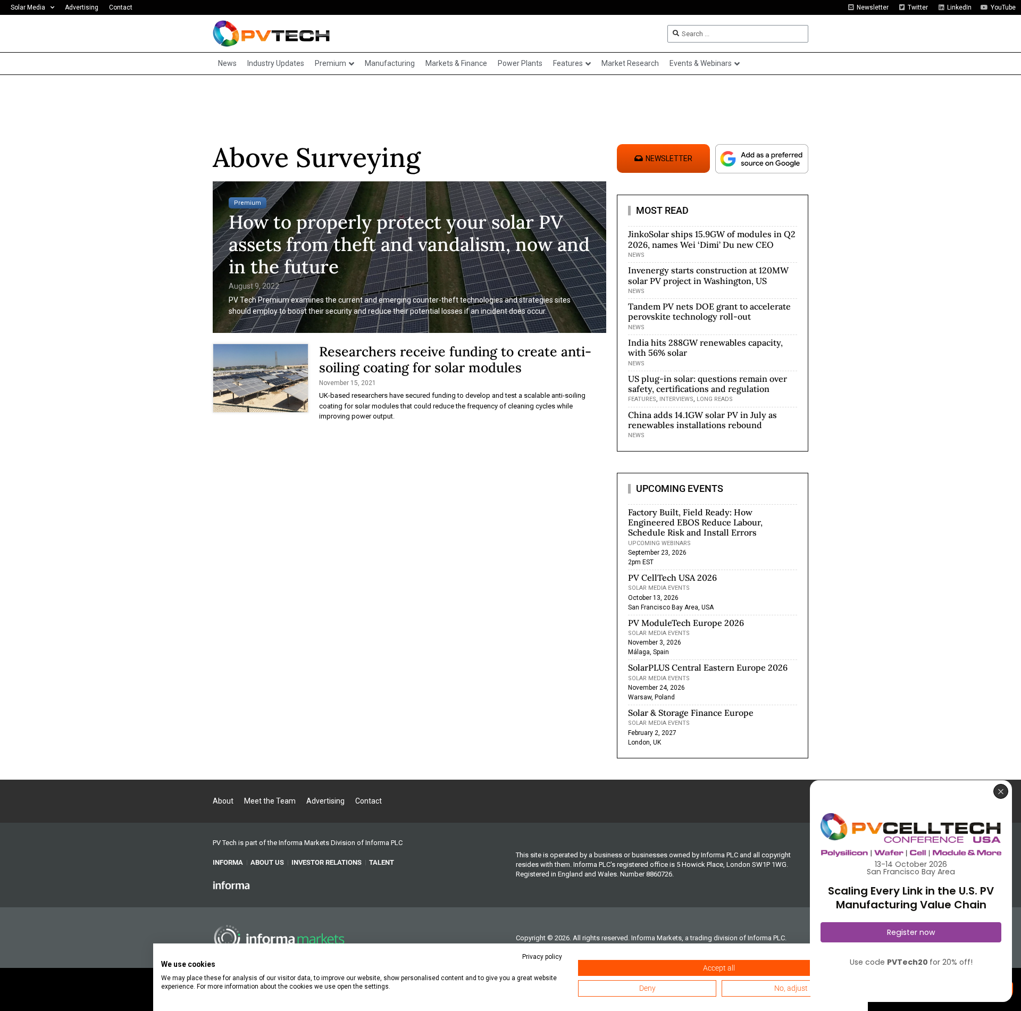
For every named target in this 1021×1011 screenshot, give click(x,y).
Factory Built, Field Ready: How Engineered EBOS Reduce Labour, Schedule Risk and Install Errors (695, 522)
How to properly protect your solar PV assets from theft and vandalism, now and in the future (409, 244)
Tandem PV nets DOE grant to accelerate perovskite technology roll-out (709, 311)
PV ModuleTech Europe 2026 (686, 622)
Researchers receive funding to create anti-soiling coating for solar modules (455, 359)
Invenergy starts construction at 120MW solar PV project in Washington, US (708, 275)
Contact (120, 7)
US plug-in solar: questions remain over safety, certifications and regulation (707, 383)
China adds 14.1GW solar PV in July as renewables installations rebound (702, 420)
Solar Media (28, 7)
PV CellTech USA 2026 (672, 577)
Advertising (81, 7)
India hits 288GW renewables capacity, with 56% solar (705, 347)
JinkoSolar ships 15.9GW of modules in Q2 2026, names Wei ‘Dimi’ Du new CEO (712, 239)
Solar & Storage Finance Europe (691, 712)
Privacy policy (542, 956)
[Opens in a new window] (231, 885)
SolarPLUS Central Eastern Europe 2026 (708, 667)
